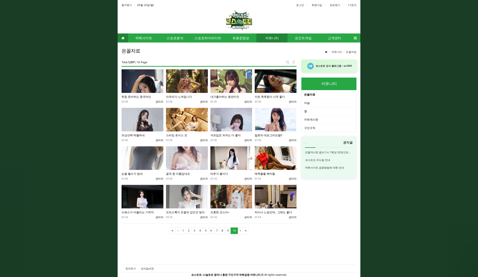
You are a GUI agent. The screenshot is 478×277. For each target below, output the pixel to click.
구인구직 (309, 128)
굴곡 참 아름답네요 (178, 174)
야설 (307, 103)
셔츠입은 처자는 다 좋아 (225, 135)
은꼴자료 (351, 51)
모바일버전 (147, 268)
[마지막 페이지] (246, 230)
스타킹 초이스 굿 (176, 135)
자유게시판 (311, 119)
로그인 (300, 5)
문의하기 (130, 268)
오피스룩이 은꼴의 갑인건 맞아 (185, 212)
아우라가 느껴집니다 (179, 97)
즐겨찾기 (127, 5)
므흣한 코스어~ (220, 212)
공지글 (348, 142)
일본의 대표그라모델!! (268, 135)
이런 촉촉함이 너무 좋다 (270, 97)
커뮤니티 (336, 51)
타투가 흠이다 (219, 174)
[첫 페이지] (172, 230)
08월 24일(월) (145, 5)
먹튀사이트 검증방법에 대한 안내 (324, 167)
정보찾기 (335, 5)
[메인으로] (123, 37)
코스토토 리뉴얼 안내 (317, 159)
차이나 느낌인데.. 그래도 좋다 (273, 212)
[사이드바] (355, 37)
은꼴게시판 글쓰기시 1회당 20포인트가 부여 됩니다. (329, 152)
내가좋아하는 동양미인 (224, 97)
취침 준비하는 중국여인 (136, 97)
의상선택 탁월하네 (133, 135)
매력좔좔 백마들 (265, 174)
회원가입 (317, 5)
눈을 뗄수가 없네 (132, 174)
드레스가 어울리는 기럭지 (138, 212)
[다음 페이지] (240, 230)
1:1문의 (352, 5)
